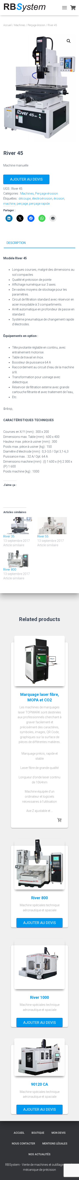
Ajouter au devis (26, 179)
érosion (59, 198)
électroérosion (42, 198)
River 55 (42, 536)
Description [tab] (16, 243)
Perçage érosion (36, 25)
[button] (69, 41)
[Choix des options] (59, 820)
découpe (25, 198)
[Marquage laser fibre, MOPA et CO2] (39, 661)
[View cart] (73, 7)
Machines (19, 25)
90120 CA (39, 1084)
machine (9, 203)
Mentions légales (54, 1143)
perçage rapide (39, 203)
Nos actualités (39, 1154)
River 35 (8, 536)
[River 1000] (39, 964)
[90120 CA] (39, 1057)
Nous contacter (23, 1143)
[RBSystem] (26, 7)
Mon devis (59, 1132)
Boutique (38, 1132)
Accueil (7, 25)
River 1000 (39, 997)
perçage (22, 203)
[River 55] (52, 525)
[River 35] (18, 525)
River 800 (9, 569)
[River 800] (18, 558)
